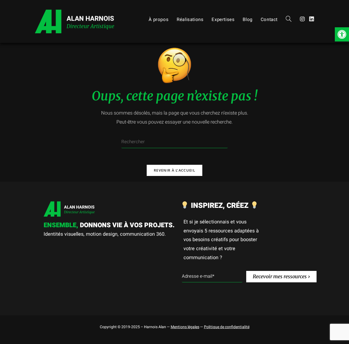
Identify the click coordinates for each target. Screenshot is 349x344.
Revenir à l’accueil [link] (174, 170)
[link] (342, 34)
